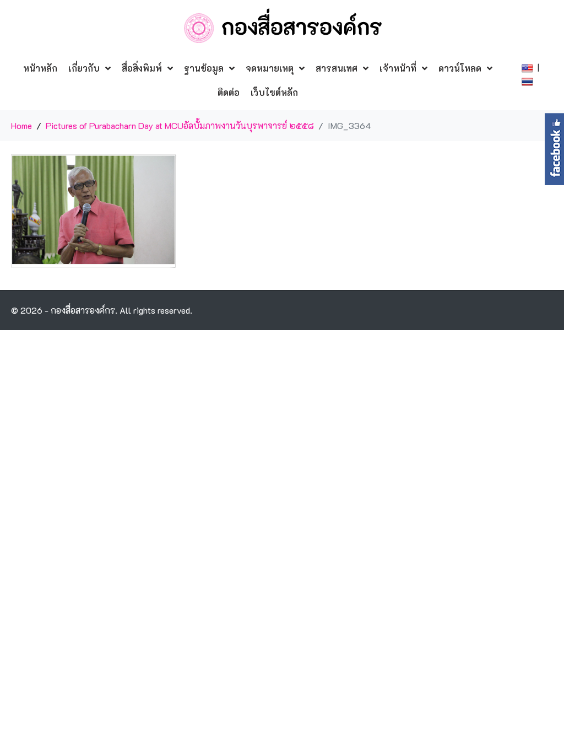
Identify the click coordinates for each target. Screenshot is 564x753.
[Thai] (528, 80)
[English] (528, 67)
